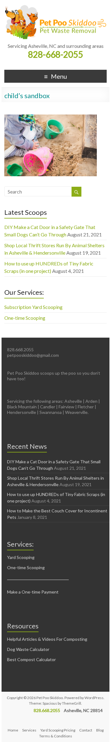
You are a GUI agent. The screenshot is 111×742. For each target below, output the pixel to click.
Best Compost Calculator (31, 659)
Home (13, 730)
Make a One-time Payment (33, 591)
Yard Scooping (21, 557)
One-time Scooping (24, 318)
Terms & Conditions (55, 736)
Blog (100, 730)
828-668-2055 (55, 54)
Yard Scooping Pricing (57, 730)
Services (29, 730)
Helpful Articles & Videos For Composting (47, 639)
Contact (85, 730)
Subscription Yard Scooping (33, 307)
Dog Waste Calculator (28, 649)
